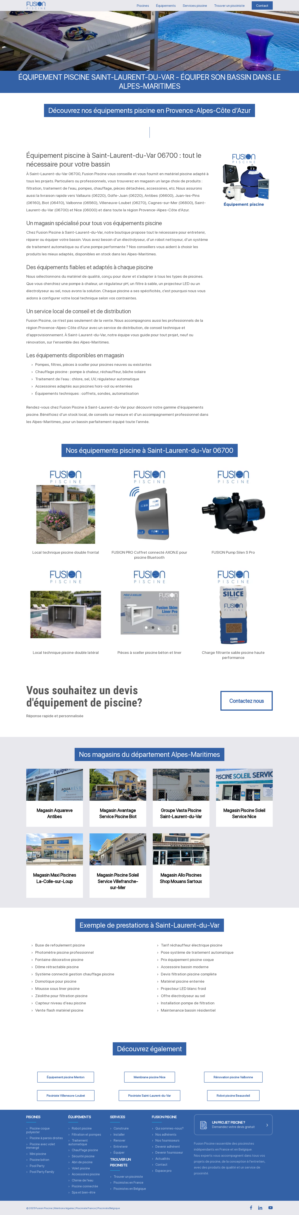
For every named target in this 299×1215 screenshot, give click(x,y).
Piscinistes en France (128, 1183)
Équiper (119, 1153)
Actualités (162, 1159)
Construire (121, 1128)
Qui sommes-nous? (169, 1128)
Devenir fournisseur (169, 1153)
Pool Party (37, 1166)
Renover (119, 1140)
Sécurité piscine (83, 1156)
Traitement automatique (78, 1142)
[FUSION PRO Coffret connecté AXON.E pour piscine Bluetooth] (149, 506)
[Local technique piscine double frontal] (65, 506)
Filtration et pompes (86, 1135)
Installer (119, 1135)
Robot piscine (82, 1128)
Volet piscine (81, 1168)
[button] (246, 701)
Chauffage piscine (85, 1150)
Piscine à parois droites (46, 1138)
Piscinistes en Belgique (130, 1189)
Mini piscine (38, 1154)
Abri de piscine (82, 1162)
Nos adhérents (165, 1135)
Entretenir (121, 1147)
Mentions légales (64, 1208)
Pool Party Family (42, 1172)
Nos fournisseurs (167, 1140)
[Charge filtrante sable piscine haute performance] (233, 606)
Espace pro (163, 1171)
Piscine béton (39, 1160)
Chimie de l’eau (82, 1180)
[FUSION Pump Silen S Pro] (233, 506)
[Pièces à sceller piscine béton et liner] (149, 606)
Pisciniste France (86, 1208)
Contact (161, 1165)
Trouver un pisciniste (128, 1177)
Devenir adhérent (167, 1147)
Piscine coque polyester (38, 1130)
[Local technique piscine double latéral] (65, 606)
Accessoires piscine (86, 1174)
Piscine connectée (85, 1186)
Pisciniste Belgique (108, 1208)
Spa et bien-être (83, 1192)
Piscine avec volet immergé (40, 1146)
